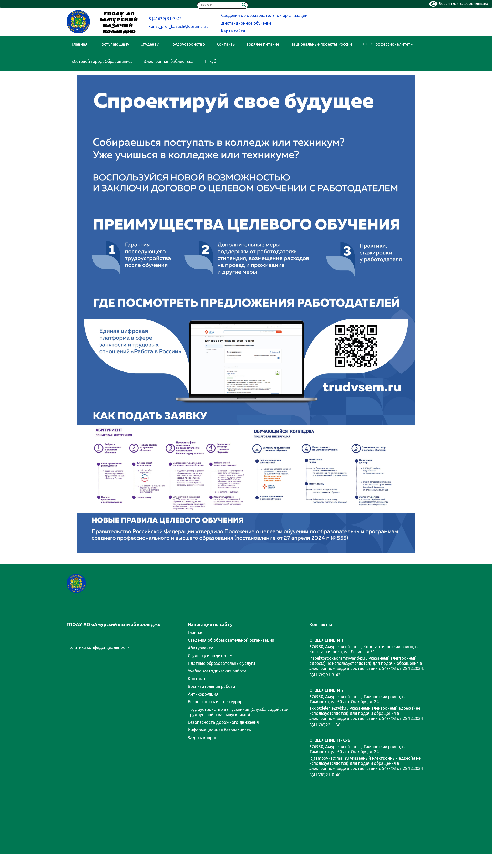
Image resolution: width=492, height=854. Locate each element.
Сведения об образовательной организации (264, 15)
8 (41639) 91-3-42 (165, 18)
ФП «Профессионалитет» (388, 44)
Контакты (226, 44)
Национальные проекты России (321, 44)
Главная (79, 44)
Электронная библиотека (168, 61)
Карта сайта (233, 30)
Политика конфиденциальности (98, 647)
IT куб (210, 61)
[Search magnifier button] (244, 5)
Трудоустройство (187, 44)
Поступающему (114, 44)
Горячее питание (263, 44)
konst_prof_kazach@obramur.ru (179, 26)
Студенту (149, 44)
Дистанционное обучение (246, 23)
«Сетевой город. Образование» (102, 61)
